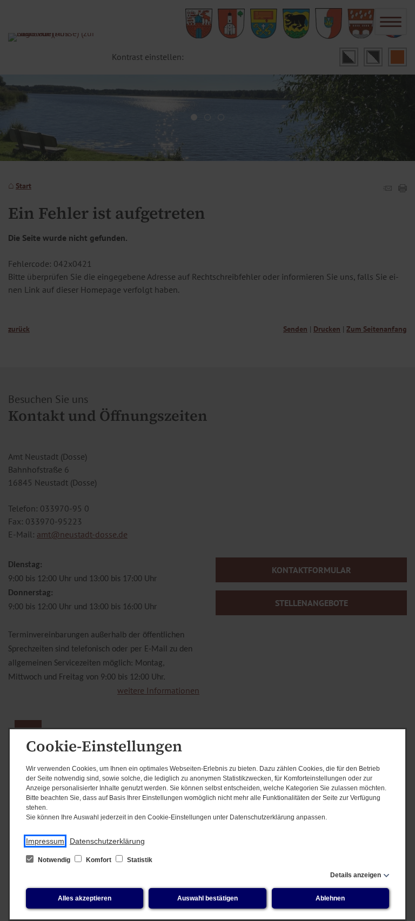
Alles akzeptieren (84, 898)
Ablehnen (330, 898)
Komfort (98, 860)
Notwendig (54, 860)
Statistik (138, 860)
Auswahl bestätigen (207, 898)
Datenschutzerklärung (107, 841)
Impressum (45, 841)
